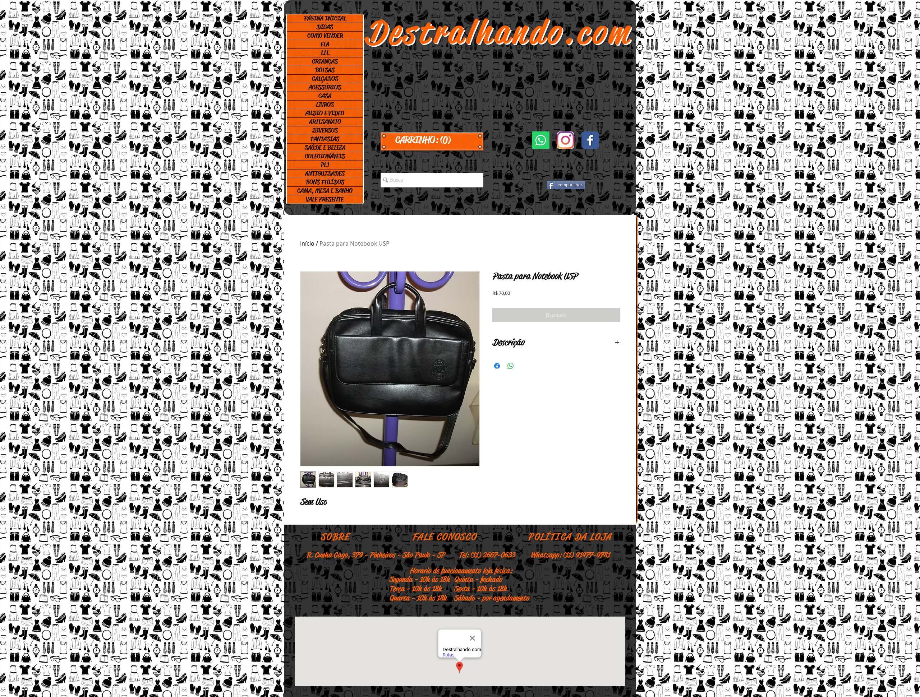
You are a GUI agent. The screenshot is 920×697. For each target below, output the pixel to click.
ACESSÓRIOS (325, 87)
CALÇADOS (325, 79)
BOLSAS (325, 70)
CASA (324, 96)
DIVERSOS (325, 130)
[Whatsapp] (540, 140)
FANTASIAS (324, 139)
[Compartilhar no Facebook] (497, 366)
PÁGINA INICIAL (325, 18)
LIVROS (325, 104)
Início (307, 243)
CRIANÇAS (325, 61)
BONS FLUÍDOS (325, 182)
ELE (325, 53)
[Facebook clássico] (590, 140)
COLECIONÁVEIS (325, 156)
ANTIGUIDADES (325, 173)
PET (325, 165)
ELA (325, 44)
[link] (432, 140)
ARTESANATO (325, 122)
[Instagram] (565, 140)
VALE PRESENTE (325, 199)
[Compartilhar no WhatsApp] (510, 366)
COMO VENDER (325, 36)
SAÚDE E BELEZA (325, 148)
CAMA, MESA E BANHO (325, 191)
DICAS (325, 27)
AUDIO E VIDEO (324, 113)
